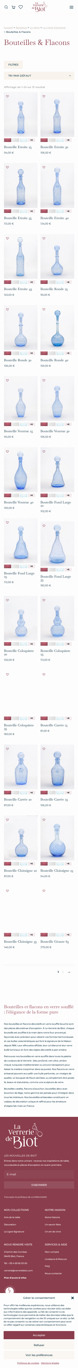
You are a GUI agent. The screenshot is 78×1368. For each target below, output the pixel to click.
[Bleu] (23, 140)
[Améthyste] (7, 140)
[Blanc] (15, 140)
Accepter (39, 1335)
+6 (31, 140)
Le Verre (35, 27)
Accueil (8, 27)
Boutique (21, 27)
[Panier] (13, 7)
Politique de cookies (28, 1363)
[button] (72, 1298)
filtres (13, 64)
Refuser (39, 1345)
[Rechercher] (6, 7)
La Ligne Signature (54, 27)
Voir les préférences (39, 1355)
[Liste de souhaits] (21, 7)
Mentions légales (50, 1363)
